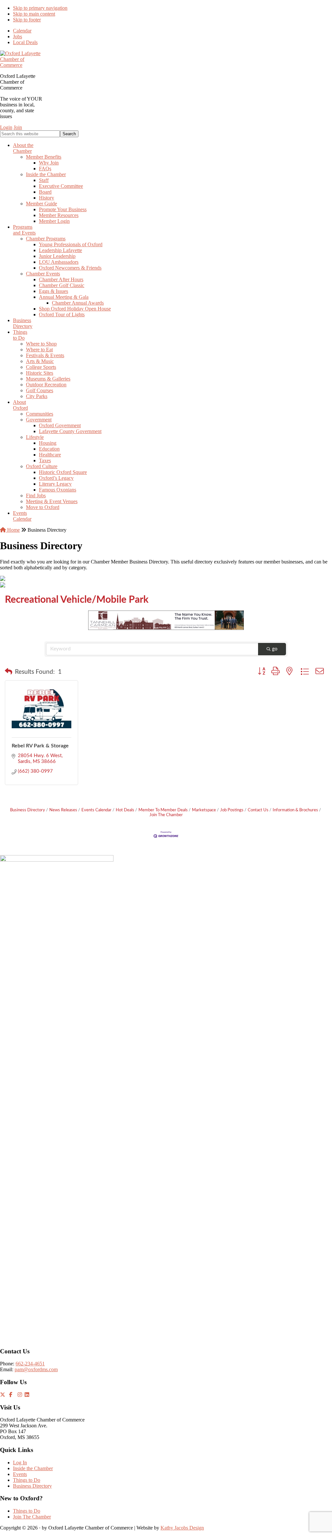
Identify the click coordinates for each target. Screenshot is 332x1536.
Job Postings (231, 810)
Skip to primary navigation (40, 8)
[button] (8, 672)
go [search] (275, 649)
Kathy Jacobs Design (182, 1527)
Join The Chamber (32, 1516)
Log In (20, 1462)
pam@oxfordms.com (36, 1369)
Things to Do (26, 1480)
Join (18, 127)
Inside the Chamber (33, 1468)
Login (6, 127)
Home (13, 530)
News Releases (63, 810)
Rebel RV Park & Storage (40, 745)
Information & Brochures (295, 810)
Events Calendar (96, 810)
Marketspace (204, 810)
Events (20, 1474)
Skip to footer (27, 19)
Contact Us (258, 810)
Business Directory (27, 810)
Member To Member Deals (163, 810)
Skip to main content (34, 14)
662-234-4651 (30, 1363)
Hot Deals (125, 810)
